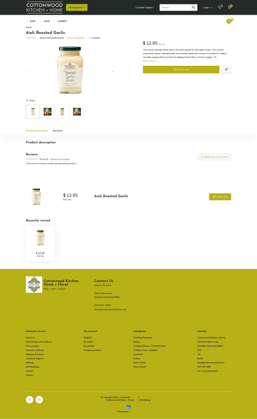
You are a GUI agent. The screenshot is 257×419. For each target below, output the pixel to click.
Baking (136, 341)
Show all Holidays (75, 37)
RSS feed (151, 397)
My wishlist (89, 346)
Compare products (92, 350)
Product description (37, 130)
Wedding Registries (142, 337)
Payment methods (35, 350)
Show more (149, 61)
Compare (95, 37)
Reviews (57, 130)
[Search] (193, 7)
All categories (75, 7)
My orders (88, 341)
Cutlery (136, 358)
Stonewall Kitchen (55, 37)
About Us (30, 337)
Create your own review (215, 157)
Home (29, 27)
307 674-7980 (102, 305)
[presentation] (27, 71)
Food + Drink (139, 362)
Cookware (138, 354)
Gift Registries (32, 366)
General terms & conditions (39, 341)
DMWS (134, 397)
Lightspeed (134, 411)
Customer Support (144, 7)
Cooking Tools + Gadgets (145, 350)
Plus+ (142, 397)
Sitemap (30, 362)
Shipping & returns (35, 354)
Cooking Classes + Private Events (149, 346)
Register (88, 337)
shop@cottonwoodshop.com (110, 309)
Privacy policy (32, 346)
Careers (29, 375)
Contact (29, 371)
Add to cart (183, 69)
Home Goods (139, 366)
